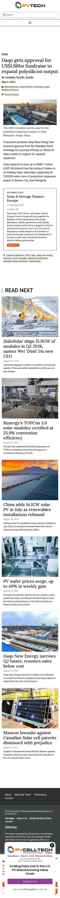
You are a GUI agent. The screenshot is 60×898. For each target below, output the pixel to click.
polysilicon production (38, 258)
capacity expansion (15, 255)
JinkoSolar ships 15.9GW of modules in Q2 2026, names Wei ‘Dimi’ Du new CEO (29, 348)
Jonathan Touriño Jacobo (19, 77)
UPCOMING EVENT (15, 193)
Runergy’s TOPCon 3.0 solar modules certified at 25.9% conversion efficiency (28, 430)
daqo (33, 255)
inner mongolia (20, 258)
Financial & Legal (41, 87)
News (5, 54)
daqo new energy (45, 255)
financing (7, 258)
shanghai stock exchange (15, 261)
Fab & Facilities (26, 87)
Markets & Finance (10, 90)
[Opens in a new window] (11, 827)
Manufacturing (11, 87)
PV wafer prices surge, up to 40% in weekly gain (28, 583)
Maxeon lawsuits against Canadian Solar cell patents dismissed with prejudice (29, 737)
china (27, 255)
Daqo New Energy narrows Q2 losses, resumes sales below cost (29, 661)
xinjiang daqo (34, 261)
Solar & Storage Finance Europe (25, 198)
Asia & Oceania (12, 95)
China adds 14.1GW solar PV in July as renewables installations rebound (27, 509)
